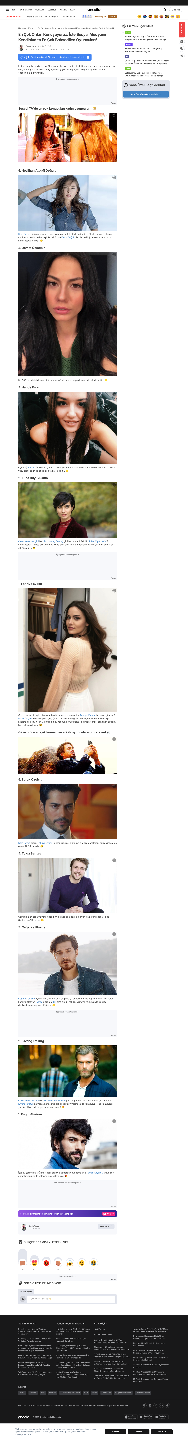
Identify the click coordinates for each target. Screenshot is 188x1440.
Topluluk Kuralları (61, 1405)
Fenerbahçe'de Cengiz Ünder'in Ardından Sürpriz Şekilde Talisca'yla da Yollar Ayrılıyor (146, 37)
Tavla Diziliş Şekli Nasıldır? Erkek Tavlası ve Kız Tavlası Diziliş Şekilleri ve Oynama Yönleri (111, 1378)
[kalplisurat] (178, 16)
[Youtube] (161, 1405)
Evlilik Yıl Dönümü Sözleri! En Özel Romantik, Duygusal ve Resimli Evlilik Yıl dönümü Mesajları (110, 1342)
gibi (37, 541)
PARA (72, 10)
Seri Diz (112, 16)
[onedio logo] (94, 10)
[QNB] (139, 16)
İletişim (79, 1405)
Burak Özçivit (25, 718)
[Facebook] (150, 1405)
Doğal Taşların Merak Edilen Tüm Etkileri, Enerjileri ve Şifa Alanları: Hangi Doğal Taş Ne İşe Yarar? (111, 1356)
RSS (126, 1405)
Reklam (72, 1405)
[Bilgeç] (150, 16)
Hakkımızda (23, 1405)
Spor (128, 32)
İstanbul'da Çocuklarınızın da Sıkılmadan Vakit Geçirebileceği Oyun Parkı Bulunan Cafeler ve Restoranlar (73, 1365)
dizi (45, 541)
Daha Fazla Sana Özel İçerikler (144, 94)
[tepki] (22, 1263)
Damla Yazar (38, 46)
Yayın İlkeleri (112, 1405)
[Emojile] (161, 16)
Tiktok (94, 1393)
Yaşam (128, 44)
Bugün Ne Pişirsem (123, 1393)
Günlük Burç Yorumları (70, 1393)
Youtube (52, 1393)
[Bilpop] (156, 16)
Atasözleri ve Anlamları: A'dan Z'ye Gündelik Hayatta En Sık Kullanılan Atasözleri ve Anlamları (108, 1371)
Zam (43, 1393)
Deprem (33, 1393)
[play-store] (146, 1417)
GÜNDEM (39, 10)
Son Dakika (106, 1393)
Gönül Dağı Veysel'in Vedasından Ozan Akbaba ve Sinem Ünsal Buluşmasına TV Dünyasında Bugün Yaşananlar (147, 62)
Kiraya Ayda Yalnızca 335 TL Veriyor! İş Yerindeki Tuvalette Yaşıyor (143, 50)
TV (127, 57)
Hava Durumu (99, 1329)
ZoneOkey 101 (100, 16)
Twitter (22, 1393)
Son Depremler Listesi (103, 1334)
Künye (121, 1405)
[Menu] (7, 9)
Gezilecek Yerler (143, 1393)
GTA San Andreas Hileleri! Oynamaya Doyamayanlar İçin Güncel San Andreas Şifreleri (150, 1374)
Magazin (32, 28)
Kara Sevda (24, 234)
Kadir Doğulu (68, 237)
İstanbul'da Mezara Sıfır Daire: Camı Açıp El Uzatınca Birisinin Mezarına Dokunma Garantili (73, 1331)
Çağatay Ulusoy (26, 998)
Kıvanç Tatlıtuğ (55, 541)
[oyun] (167, 16)
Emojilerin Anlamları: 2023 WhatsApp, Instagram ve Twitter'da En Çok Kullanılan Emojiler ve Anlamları (111, 1363)
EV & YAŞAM (26, 10)
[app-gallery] (162, 1417)
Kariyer (85, 1405)
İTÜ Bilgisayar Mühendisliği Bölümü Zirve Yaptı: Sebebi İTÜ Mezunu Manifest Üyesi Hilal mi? (73, 1348)
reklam (31, 467)
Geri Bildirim (34, 1405)
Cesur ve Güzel (26, 541)
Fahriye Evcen (87, 715)
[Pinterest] (167, 1405)
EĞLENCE (52, 10)
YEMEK (63, 10)
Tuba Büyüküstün (97, 541)
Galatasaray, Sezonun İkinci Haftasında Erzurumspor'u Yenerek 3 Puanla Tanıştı (144, 74)
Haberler (22, 28)
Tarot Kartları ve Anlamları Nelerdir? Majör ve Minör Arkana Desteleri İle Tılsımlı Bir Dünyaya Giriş (150, 1331)
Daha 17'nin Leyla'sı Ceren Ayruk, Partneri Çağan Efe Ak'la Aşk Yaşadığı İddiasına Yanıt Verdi (34, 1365)
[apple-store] (131, 1417)
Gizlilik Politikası (46, 1405)
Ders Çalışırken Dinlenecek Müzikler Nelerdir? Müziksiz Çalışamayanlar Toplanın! (148, 1352)
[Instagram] (144, 1405)
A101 (86, 1393)
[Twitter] (155, 1405)
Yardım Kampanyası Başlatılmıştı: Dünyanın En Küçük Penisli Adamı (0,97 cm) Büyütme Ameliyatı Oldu (72, 1374)
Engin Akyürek (95, 1172)
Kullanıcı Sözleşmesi (97, 1405)
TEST (14, 10)
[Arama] (165, 10)
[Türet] (145, 16)
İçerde (39, 1001)
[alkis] (172, 16)
